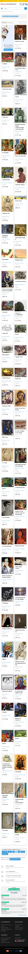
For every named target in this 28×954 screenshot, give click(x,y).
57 (13, 851)
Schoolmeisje (5, 603)
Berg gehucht (5, 259)
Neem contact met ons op (15, 859)
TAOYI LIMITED (18, 937)
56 (10, 851)
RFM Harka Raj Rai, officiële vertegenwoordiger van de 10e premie (20, 127)
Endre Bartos (19, 694)
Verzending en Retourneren (6, 929)
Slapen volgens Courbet (18, 567)
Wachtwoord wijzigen (19, 927)
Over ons (2, 926)
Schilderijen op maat (8, 49)
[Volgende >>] (5, 853)
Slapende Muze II (6, 378)
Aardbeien (4, 63)
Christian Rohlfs (20, 601)
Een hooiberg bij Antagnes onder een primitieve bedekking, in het (7, 766)
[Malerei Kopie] (17, 940)
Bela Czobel (19, 359)
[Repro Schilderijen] (20, 940)
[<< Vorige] (4, 851)
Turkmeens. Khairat (20, 184)
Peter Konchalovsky (21, 490)
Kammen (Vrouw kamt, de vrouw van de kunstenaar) (19, 513)
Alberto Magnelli (7, 549)
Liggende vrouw (19, 356)
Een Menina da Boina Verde (20, 69)
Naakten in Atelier (6, 406)
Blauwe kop (5, 437)
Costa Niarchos (20, 203)
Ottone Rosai (6, 292)
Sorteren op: (4, 22)
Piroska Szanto (7, 491)
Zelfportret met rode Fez (20, 630)
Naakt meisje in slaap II (20, 238)
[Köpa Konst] (22, 940)
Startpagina (3, 11)
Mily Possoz (19, 71)
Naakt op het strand (6, 89)
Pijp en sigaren (5, 354)
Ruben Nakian (20, 316)
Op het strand (18, 200)
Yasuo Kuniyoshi (20, 337)
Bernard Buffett (20, 570)
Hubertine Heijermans (8, 770)
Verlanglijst (17, 926)
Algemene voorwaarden (5, 942)
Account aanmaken (18, 929)
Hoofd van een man (19, 41)
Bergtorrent (18, 378)
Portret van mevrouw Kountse (20, 409)
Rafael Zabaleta (20, 159)
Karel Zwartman (7, 606)
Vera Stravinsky (6, 517)
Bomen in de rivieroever (18, 719)
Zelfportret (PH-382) (7, 628)
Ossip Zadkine (20, 99)
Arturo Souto (6, 216)
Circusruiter (5, 830)
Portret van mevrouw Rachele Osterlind (7, 576)
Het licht (17, 834)
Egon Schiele (19, 381)
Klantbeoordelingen (4, 939)
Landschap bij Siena (20, 487)
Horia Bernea (19, 741)
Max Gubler (19, 804)
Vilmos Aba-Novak (20, 516)
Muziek (4, 743)
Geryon (17, 96)
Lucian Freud (19, 44)
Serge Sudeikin (7, 520)
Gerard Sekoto (7, 239)
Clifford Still (6, 631)
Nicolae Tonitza (20, 263)
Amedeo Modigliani (21, 548)
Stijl (6, 11)
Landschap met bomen (20, 281)
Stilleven (4, 659)
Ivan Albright (19, 434)
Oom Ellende (18, 771)
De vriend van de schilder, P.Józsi (19, 692)
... (8, 851)
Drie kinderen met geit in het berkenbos (20, 465)
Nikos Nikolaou (7, 92)
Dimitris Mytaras (7, 662)
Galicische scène (6, 213)
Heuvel (3, 488)
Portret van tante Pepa (20, 156)
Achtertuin (4, 312)
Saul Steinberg (7, 336)
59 (18, 851)
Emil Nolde (6, 694)
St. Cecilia (4, 462)
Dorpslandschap (6, 179)
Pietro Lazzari (7, 833)
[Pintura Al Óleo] (23, 940)
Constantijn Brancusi (8, 381)
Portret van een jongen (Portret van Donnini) (7, 289)
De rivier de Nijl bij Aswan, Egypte (19, 431)
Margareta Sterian (7, 262)
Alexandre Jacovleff (21, 187)
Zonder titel (5, 117)
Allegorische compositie (5, 796)
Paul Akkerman (7, 155)
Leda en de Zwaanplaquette (19, 313)
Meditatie (4, 712)
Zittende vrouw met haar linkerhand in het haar (20, 663)
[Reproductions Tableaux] (19, 940)
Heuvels (17, 738)
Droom (16, 334)
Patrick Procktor (20, 131)
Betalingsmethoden (4, 927)
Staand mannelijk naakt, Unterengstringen (19, 801)
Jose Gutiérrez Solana (21, 774)
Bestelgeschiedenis (19, 924)
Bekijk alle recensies (22, 915)
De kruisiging (5, 152)
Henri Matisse (6, 746)
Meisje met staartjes (19, 545)
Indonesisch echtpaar (7, 691)
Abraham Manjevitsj (8, 182)
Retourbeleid (3, 930)
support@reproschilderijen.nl (20, 939)
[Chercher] (25, 8)
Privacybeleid (3, 940)
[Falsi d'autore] (15, 940)
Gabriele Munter (7, 715)
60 (21, 851)
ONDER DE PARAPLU (5, 236)
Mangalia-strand (19, 260)
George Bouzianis (20, 411)
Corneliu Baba (20, 633)
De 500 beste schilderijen (6, 937)
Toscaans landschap (6, 546)
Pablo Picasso (6, 120)
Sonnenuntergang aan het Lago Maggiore (20, 598)
